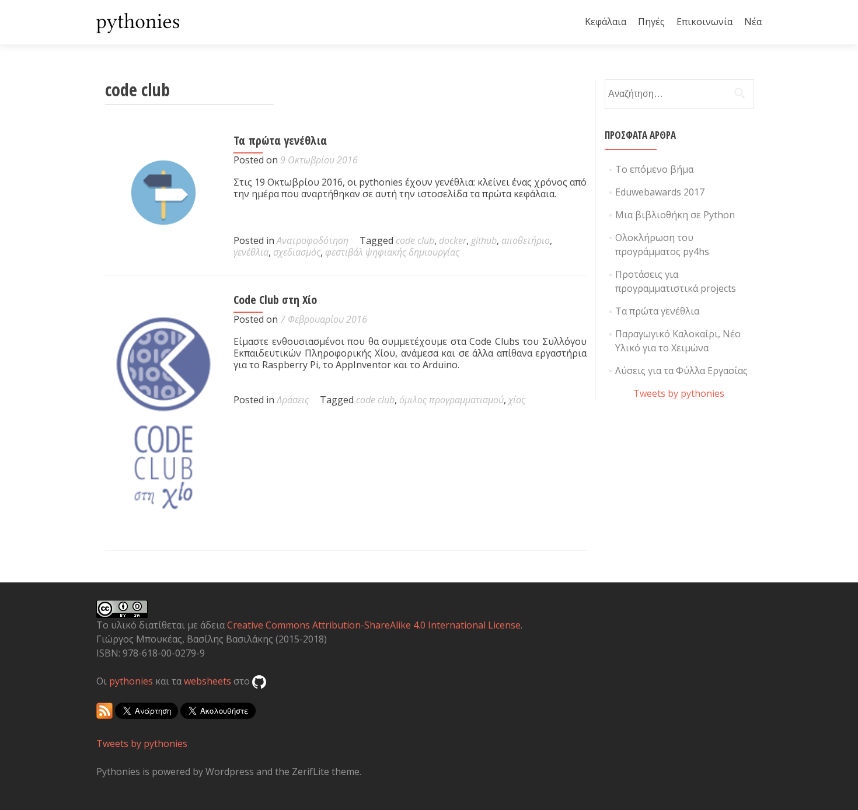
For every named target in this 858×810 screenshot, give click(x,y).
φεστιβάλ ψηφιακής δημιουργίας (392, 252)
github (484, 240)
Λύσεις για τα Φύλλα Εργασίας (681, 370)
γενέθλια (250, 252)
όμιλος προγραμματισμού (451, 399)
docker (452, 240)
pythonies (131, 681)
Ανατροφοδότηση (312, 240)
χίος (516, 399)
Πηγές (651, 21)
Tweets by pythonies (678, 393)
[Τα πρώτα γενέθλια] (163, 191)
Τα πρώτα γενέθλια (280, 140)
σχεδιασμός (296, 252)
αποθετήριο (525, 240)
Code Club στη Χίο (275, 300)
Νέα (753, 21)
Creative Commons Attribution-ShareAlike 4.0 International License (374, 625)
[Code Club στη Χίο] (163, 412)
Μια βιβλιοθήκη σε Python (675, 214)
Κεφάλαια (605, 21)
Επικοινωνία (704, 21)
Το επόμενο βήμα (654, 169)
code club (415, 240)
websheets (207, 681)
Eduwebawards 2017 (659, 192)
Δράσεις (293, 399)
